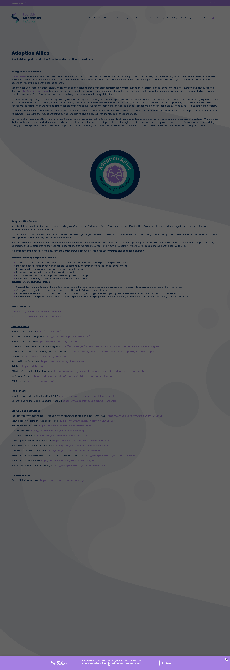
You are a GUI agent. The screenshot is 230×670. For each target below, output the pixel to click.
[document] (115, 335)
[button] (227, 659)
